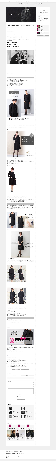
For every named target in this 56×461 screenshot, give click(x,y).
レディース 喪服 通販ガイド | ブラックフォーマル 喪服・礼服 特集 (28, 3)
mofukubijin (22, 24)
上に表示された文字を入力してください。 (20, 396)
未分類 (13, 24)
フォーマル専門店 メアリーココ (11, 311)
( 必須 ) (9, 381)
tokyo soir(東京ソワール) (43, 33)
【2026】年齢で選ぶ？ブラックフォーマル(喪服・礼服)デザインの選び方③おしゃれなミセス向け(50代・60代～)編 (43, 16)
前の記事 (16, 369)
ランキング (7, 457)
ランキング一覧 (43, 35)
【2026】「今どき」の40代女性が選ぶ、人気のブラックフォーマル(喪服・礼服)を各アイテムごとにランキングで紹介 (43, 13)
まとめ (11, 24)
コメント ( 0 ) (14, 375)
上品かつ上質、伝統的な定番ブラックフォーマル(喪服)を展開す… (20, 438)
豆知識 (14, 24)
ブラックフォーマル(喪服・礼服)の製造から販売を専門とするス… (11, 438)
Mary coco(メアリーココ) (43, 30)
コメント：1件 (17, 24)
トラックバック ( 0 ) (27, 375)
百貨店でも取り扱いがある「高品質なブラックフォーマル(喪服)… (29, 438)
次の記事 (25, 369)
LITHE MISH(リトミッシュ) (43, 27)
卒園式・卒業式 (7, 456)
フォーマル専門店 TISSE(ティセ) (11, 158)
